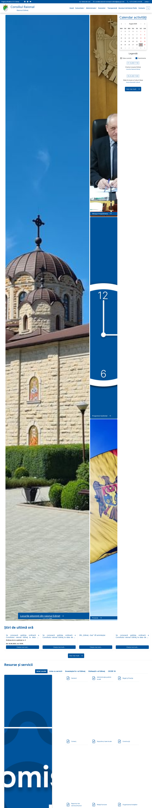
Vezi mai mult (131, 89)
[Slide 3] (50, 618)
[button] (18, 8)
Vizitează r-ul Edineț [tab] (96, 671)
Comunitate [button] (79, 8)
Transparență (112, 8)
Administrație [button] (91, 8)
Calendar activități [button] (133, 17)
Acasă (72, 8)
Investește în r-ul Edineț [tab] (75, 671)
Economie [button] (101, 8)
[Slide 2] (47, 618)
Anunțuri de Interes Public (127, 8)
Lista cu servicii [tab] (55, 671)
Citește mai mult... (22, 647)
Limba (146, 2)
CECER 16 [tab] (112, 671)
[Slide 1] (44, 618)
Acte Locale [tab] (41, 671)
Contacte (141, 8)
